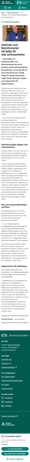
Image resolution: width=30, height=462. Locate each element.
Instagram (9, 398)
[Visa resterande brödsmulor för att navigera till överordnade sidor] (21, 12)
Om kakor (4, 444)
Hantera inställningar (16, 459)
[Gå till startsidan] (7, 2)
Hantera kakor (7, 388)
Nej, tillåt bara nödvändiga (15, 454)
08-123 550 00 (14, 345)
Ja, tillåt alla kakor (15, 449)
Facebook (8, 402)
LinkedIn (8, 406)
